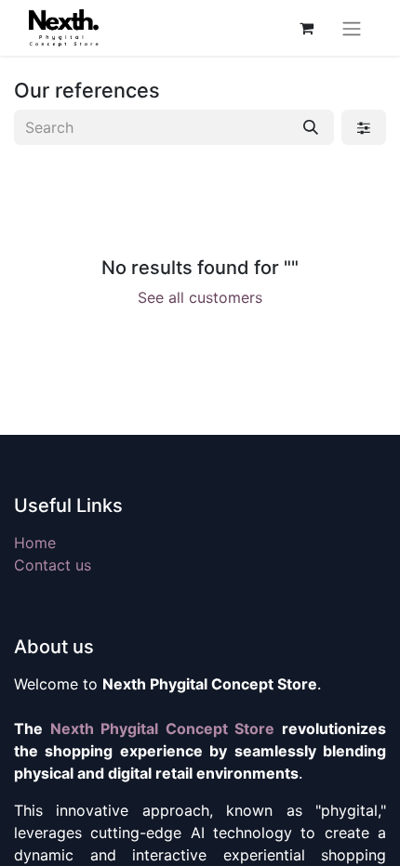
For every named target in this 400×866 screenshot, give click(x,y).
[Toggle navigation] (351, 27)
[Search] (310, 127)
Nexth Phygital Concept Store (162, 728)
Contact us (52, 565)
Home (35, 542)
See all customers (200, 297)
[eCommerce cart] (306, 27)
